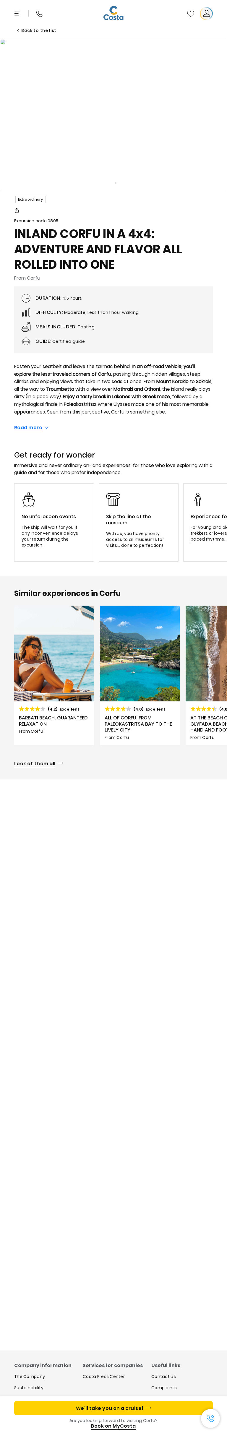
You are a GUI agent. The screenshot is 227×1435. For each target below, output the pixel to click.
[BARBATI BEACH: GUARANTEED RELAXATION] (54, 675)
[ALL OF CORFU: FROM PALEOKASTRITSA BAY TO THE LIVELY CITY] (140, 675)
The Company (29, 1376)
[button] (190, 13)
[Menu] (17, 13)
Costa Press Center (104, 1376)
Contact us (163, 1376)
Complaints (164, 1388)
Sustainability (28, 1388)
